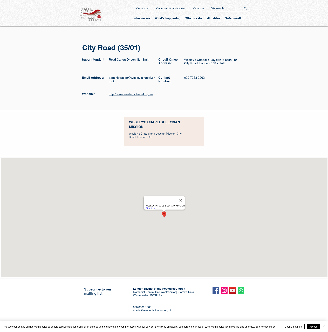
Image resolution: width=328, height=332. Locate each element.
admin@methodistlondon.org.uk (152, 310)
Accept (313, 326)
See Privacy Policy (265, 326)
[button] (167, 18)
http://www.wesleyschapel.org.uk (131, 94)
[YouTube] (232, 290)
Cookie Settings (293, 326)
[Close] (324, 326)
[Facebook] (216, 290)
